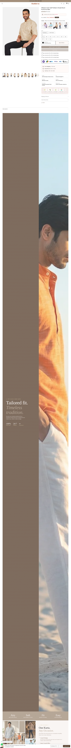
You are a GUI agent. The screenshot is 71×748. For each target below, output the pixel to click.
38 (46, 36)
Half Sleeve (51, 32)
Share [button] (43, 102)
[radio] (45, 25)
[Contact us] (2, 744)
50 (42, 39)
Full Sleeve (44, 32)
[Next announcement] (69, 1)
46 (61, 36)
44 (57, 36)
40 (50, 36)
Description (5, 109)
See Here (56, 14)
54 (50, 39)
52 (46, 39)
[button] (2, 3)
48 (65, 36)
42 (54, 36)
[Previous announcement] (2, 1)
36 (42, 36)
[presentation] (42, 25)
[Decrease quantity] (59, 746)
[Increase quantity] (61, 746)
